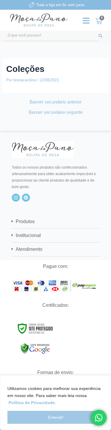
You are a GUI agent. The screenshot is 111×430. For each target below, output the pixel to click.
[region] (55, 402)
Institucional (28, 235)
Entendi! (55, 417)
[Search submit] (103, 36)
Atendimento (29, 249)
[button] (55, 222)
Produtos (25, 221)
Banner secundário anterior (56, 102)
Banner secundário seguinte (56, 112)
